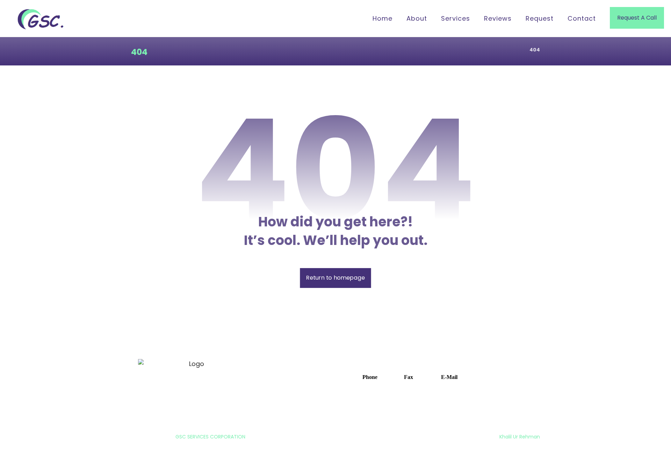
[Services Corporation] (41, 19)
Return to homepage (335, 278)
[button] (366, 377)
